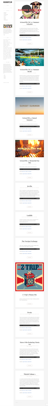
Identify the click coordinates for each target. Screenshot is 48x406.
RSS (30, 39)
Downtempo (4, 45)
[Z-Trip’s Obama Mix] (29, 276)
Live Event (4, 52)
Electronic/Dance (5, 47)
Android (28, 39)
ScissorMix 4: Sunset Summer (29, 119)
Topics (8, 37)
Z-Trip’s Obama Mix (29, 295)
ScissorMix (5, 13)
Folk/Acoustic (10, 47)
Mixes (4, 53)
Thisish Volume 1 (29, 374)
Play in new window (25, 37)
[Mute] (36, 35)
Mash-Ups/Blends (8, 52)
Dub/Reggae (8, 45)
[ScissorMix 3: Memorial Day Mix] (29, 148)
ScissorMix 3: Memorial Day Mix (29, 162)
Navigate (7, 10)
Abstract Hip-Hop (5, 39)
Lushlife (29, 215)
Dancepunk (4, 44)
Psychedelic (4, 54)
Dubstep (4, 46)
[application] (30, 35)
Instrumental (36, 375)
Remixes (9, 54)
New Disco (6, 53)
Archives (5, 78)
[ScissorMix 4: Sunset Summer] (29, 106)
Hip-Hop (33, 375)
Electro (7, 46)
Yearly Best (5, 15)
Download (29, 37)
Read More (29, 43)
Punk (7, 54)
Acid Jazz (9, 39)
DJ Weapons (8, 44)
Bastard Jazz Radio (6, 14)
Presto (29, 312)
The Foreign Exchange (29, 241)
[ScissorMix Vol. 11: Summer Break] (29, 57)
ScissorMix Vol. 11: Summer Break (29, 70)
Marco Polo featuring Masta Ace (29, 343)
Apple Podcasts (25, 39)
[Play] (20, 35)
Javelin (29, 186)
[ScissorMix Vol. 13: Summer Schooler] (29, 10)
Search (8, 5)
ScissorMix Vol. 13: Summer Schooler (29, 23)
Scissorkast (5, 12)
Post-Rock (9, 53)
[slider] (38, 35)
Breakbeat (27, 375)
